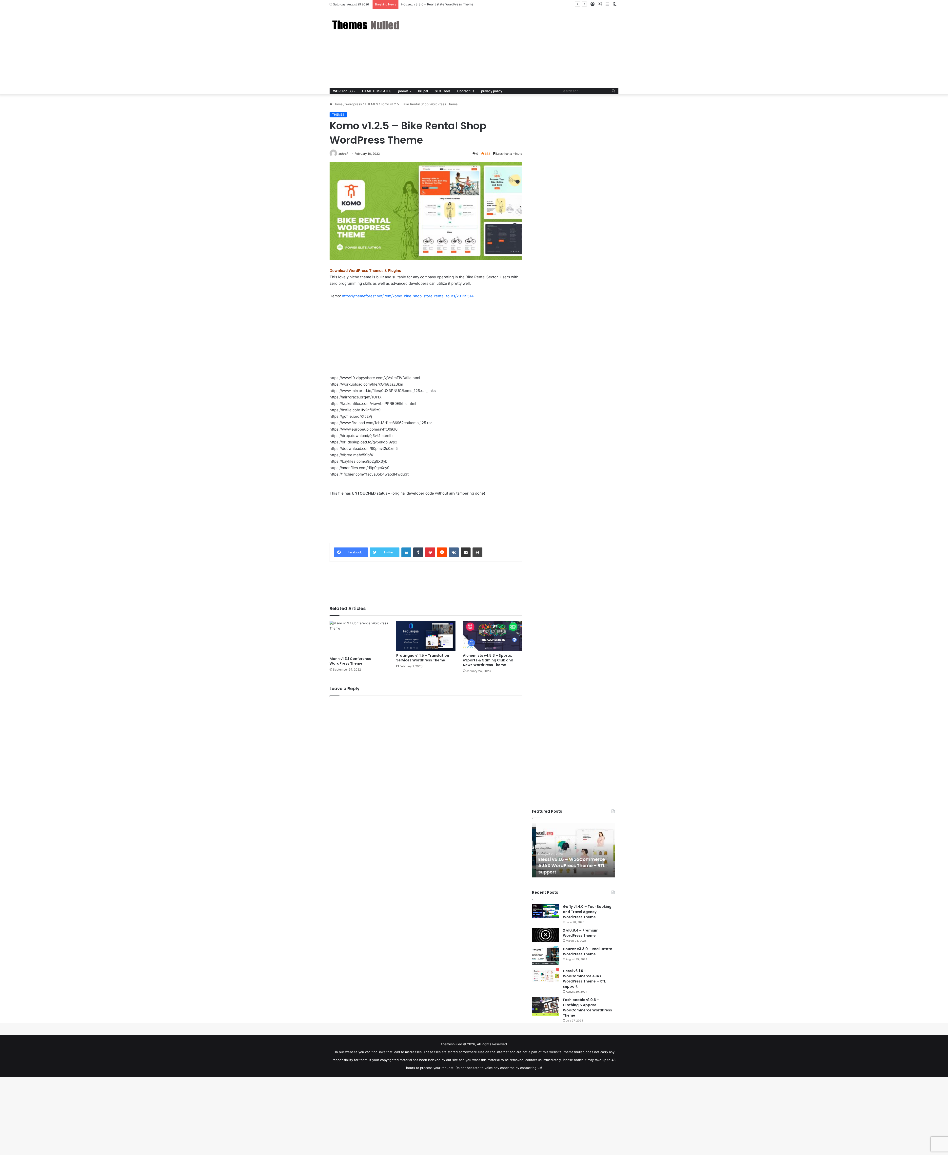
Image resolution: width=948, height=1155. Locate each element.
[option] (573, 850)
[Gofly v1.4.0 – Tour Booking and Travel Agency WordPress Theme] (545, 911)
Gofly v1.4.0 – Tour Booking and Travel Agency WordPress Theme (587, 911)
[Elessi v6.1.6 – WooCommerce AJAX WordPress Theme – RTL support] (545, 975)
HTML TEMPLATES (376, 91)
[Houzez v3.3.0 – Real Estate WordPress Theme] (545, 955)
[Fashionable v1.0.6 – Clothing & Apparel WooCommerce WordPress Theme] (545, 1006)
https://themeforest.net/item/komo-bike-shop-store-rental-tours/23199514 (408, 296)
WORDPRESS (343, 91)
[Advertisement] (523, 48)
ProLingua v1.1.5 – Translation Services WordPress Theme (422, 658)
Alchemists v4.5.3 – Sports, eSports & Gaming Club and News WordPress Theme (488, 660)
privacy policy (491, 91)
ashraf (343, 153)
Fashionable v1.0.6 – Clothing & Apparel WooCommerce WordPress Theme (587, 1007)
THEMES (371, 104)
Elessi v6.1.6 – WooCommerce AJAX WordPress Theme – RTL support (454, 4)
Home (338, 104)
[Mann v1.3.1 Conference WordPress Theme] (359, 637)
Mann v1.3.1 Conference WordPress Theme (350, 661)
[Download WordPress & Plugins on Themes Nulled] (367, 25)
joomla (403, 91)
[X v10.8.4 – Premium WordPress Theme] (545, 935)
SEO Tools (442, 91)
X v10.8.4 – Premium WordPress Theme (580, 933)
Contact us (465, 91)
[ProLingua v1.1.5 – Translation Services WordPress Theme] (425, 636)
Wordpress (353, 104)
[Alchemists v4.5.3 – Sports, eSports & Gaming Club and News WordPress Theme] (492, 636)
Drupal (423, 91)
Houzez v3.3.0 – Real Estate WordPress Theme (587, 951)
